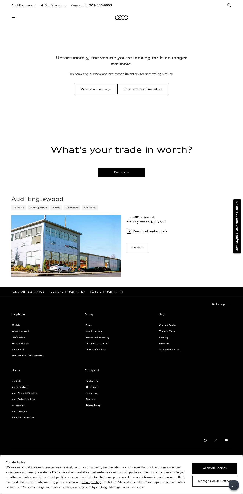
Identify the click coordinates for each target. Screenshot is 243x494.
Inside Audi (18, 349)
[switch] (234, 485)
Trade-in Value (167, 331)
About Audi (92, 387)
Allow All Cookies (215, 468)
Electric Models (20, 343)
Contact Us (92, 381)
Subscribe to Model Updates (27, 355)
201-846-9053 (100, 5)
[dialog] (121, 474)
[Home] (121, 17)
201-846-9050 (111, 292)
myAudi (16, 381)
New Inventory (94, 331)
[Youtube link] (226, 440)
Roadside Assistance (23, 417)
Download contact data (150, 231)
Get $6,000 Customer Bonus (237, 226)
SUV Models (18, 337)
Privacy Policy (93, 405)
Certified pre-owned (97, 343)
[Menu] (14, 18)
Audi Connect (19, 411)
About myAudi (20, 387)
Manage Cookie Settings (214, 481)
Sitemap (90, 399)
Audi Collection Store (23, 399)
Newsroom (92, 393)
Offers (89, 325)
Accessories (18, 405)
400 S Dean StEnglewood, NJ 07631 (149, 219)
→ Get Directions (53, 5)
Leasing (163, 337)
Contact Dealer (167, 325)
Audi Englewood (23, 5)
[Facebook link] (205, 440)
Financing (164, 343)
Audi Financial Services (24, 393)
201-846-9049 (73, 292)
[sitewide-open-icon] (229, 5)
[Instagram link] (215, 440)
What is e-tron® (21, 331)
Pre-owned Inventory (97, 337)
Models (16, 325)
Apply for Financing (170, 349)
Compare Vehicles (96, 349)
